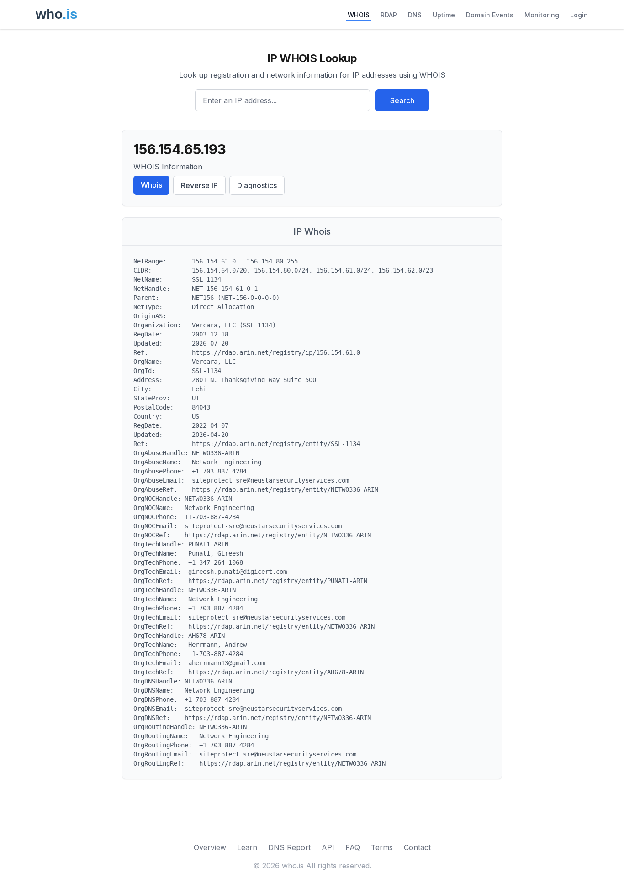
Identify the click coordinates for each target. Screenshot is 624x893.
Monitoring (541, 15)
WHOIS (359, 15)
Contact (417, 847)
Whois (151, 184)
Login (579, 15)
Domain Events (489, 15)
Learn (247, 847)
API (328, 847)
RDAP (389, 15)
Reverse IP (199, 185)
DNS (415, 15)
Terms (382, 847)
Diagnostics (257, 185)
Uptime (444, 15)
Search (402, 100)
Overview (210, 847)
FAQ (352, 847)
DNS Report (289, 847)
